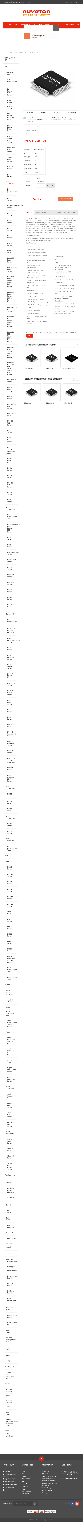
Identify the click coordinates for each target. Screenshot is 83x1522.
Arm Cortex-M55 (10, 817)
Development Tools (12, 978)
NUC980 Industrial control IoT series (11, 959)
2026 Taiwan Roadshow (9, 1433)
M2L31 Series (9, 591)
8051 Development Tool (12, 81)
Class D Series (10, 1149)
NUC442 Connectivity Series (12, 734)
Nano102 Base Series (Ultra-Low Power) (10, 297)
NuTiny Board (10, 1284)
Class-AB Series (10, 1157)
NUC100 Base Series (10, 389)
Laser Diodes (8, 1348)
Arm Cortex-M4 (10, 613)
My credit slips (10, 1479)
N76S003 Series (10, 168)
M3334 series (9, 802)
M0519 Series (9, 493)
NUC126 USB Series (10, 423)
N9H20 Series (9, 928)
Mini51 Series (9, 469)
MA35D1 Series (10, 883)
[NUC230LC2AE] (32, 358)
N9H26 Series (9, 935)
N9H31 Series (9, 950)
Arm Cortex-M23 (10, 508)
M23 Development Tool (12, 517)
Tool (77, 25)
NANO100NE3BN (68, 369)
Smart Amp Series (9, 1141)
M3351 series (9, 810)
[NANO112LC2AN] (52, 392)
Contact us (45, 1471)
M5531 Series (9, 832)
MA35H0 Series (10, 898)
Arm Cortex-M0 (20, 52)
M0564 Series (9, 501)
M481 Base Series (9, 702)
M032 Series (9, 222)
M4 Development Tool (12, 621)
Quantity (29, 181)
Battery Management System (11, 1246)
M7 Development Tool (12, 848)
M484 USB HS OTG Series (10, 676)
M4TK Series (9, 711)
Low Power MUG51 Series (9, 92)
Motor (7, 1384)
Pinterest (72, 113)
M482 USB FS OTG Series (10, 693)
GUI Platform (9, 1219)
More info (29, 212)
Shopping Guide (47, 1490)
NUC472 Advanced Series (10, 743)
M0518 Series (9, 476)
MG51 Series (9, 175)
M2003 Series (9, 598)
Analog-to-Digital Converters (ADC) (10, 1375)
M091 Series (9, 199)
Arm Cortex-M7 (10, 840)
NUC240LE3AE (48, 369)
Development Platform (66, 212)
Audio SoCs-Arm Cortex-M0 (11, 1052)
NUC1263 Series (10, 576)
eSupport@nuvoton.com (69, 1478)
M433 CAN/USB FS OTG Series (10, 778)
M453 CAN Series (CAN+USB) (11, 760)
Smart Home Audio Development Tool (11, 1011)
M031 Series (9, 214)
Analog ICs (9, 1366)
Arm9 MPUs (9, 913)
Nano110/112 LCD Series (12, 309)
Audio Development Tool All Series (12, 1024)
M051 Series (9, 431)
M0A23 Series (9, 244)
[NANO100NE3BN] (71, 358)
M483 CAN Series (11, 684)
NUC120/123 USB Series (11, 406)
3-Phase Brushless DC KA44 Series (9, 1392)
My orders (8, 1471)
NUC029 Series (10, 251)
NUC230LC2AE (28, 369)
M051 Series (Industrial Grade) (11, 450)
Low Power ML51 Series (9, 128)
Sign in (77, 2)
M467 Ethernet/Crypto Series (13, 640)
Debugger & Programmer (12, 1268)
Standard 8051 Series (10, 159)
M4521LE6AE (67, 403)
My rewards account (8, 1491)
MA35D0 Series (10, 868)
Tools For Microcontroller (12, 1260)
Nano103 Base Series (10, 260)
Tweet (30, 113)
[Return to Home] (5, 52)
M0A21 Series (9, 237)
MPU (17, 25)
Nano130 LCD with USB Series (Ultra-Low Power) (10, 368)
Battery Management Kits (11, 1339)
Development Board (12, 1277)
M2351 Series (9, 568)
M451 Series (9, 718)
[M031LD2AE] (32, 392)
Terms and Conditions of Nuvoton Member (49, 1480)
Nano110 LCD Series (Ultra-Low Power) (10, 322)
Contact (36, 172)
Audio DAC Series (9, 1115)
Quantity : (29, 186)
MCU (11, 25)
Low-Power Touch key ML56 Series (10, 104)
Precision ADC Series (10, 1124)
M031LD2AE (27, 403)
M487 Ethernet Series (10, 657)
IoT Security (9, 1204)
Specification (42, 212)
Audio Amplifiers (10, 1133)
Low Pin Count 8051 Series (10, 139)
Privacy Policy (46, 1488)
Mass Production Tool (11, 1300)
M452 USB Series (10, 752)
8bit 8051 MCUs (9, 73)
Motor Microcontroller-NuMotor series (12, 1423)
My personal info (11, 1484)
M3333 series (9, 795)
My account (8, 1465)
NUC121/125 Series (11, 414)
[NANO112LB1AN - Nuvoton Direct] (5, 25)
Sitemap (44, 1493)
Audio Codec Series (9, 1096)
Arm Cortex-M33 (10, 787)
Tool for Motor (9, 1331)
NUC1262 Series (10, 583)
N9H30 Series (9, 942)
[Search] (56, 28)
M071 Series (9, 229)
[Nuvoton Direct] (41, 13)
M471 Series (9, 649)
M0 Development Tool (12, 191)
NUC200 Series (10, 398)
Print (27, 134)
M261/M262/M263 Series (13, 553)
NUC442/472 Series (11, 725)
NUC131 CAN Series (10, 485)
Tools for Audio (9, 1309)
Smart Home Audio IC (9, 992)
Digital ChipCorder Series (11, 1070)
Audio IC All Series (10, 1001)
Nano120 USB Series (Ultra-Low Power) (10, 352)
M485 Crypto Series (9, 666)
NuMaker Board (10, 1292)
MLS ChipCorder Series (11, 1079)
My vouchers (9, 1487)
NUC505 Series (10, 769)
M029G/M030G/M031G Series (13, 207)
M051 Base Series (9, 440)
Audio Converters (10, 1088)
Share (44, 113)
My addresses (10, 1481)
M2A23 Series (9, 605)
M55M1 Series (9, 825)
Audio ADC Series (9, 1105)
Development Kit (12, 1324)
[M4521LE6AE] (71, 392)
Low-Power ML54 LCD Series (10, 117)
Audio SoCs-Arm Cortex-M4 (11, 1040)
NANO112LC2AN (48, 403)
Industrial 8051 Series (11, 150)
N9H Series (9, 920)
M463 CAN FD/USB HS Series (11, 631)
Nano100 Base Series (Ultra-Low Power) (10, 282)
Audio (7, 985)
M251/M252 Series (11, 561)
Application (69, 25)
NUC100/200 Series (11, 381)
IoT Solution (9, 1182)
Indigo (8, 1361)
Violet (8, 1355)
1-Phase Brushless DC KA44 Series (9, 1404)
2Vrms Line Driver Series (9, 1166)
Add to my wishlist (32, 127)
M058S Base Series (9, 461)
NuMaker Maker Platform (10, 1190)
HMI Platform (10, 1226)
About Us (45, 1474)
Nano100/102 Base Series (12, 269)
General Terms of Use (49, 1476)
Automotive (10, 1233)
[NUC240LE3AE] (52, 358)
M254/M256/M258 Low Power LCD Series (13, 528)
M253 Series (9, 538)
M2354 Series (9, 546)
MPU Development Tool (12, 970)
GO (29, 335)
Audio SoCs (10, 1032)
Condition (29, 178)
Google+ (58, 113)
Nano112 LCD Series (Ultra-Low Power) (10, 337)
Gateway (10, 1198)
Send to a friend (31, 130)
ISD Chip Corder (9, 1061)
